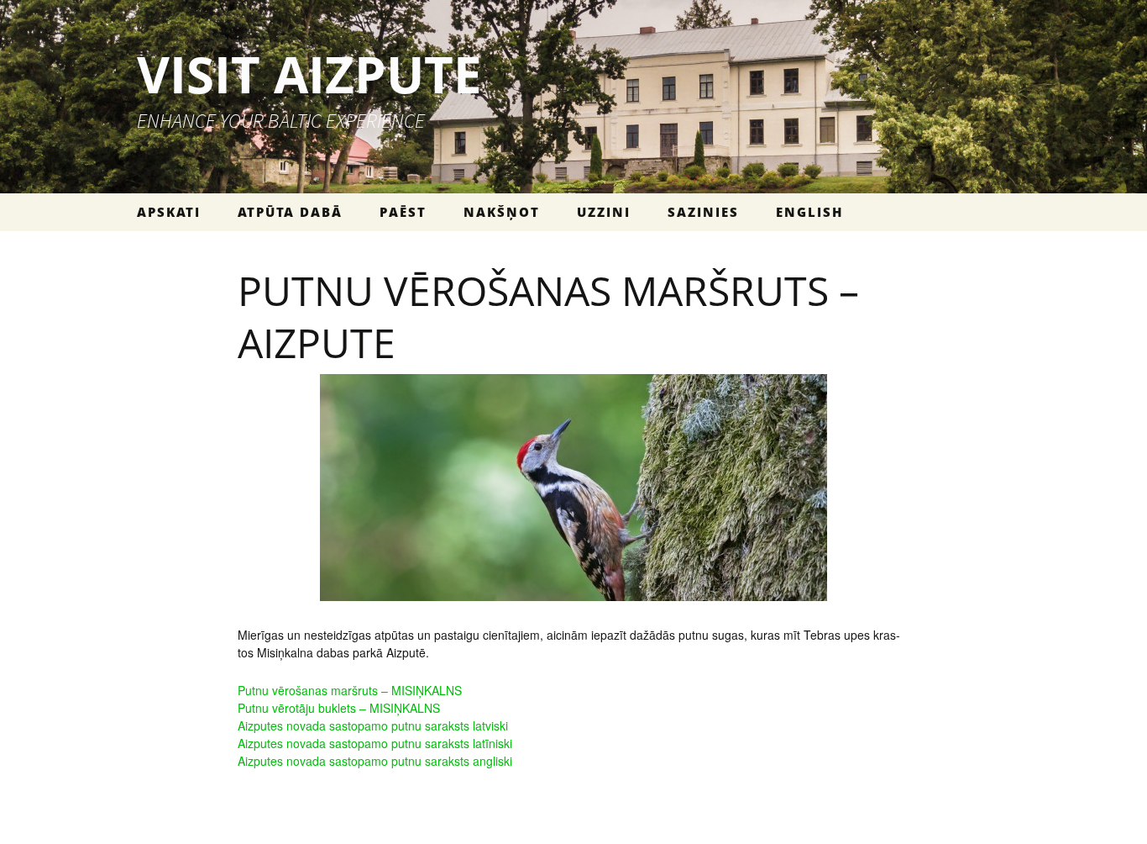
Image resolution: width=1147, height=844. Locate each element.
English (809, 211)
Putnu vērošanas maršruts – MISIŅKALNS (350, 690)
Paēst (403, 211)
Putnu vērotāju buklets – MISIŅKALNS (339, 707)
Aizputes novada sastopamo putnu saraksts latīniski (375, 743)
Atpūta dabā (290, 211)
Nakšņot (502, 211)
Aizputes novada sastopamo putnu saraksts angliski (375, 760)
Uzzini (604, 211)
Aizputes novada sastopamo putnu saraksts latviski (373, 725)
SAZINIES (703, 211)
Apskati (169, 211)
